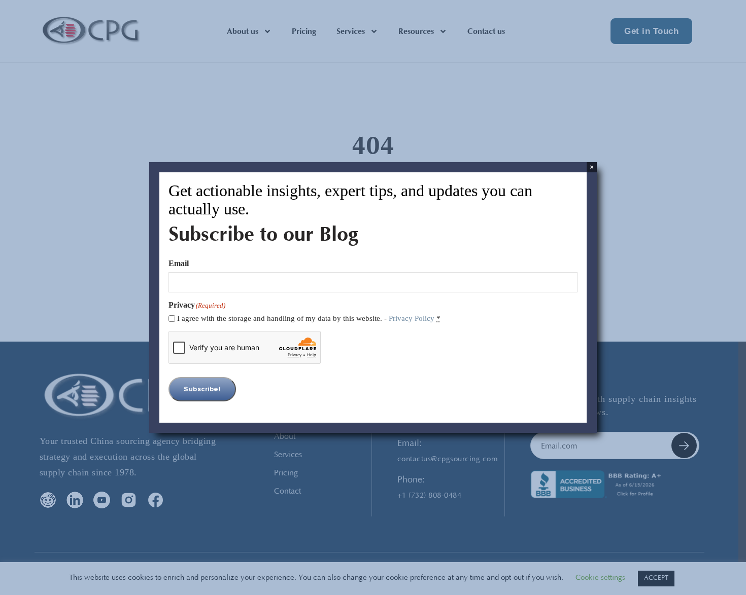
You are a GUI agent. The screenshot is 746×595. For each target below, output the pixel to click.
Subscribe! (202, 389)
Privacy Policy (411, 318)
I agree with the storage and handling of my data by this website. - (308, 318)
